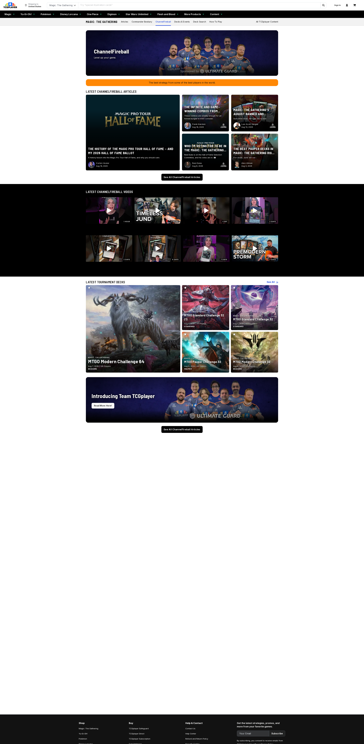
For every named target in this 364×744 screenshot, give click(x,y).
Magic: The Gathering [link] (88, 728)
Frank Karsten (199, 124)
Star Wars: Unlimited (137, 14)
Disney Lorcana (69, 14)
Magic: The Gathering (102, 21)
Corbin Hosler (102, 163)
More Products (192, 14)
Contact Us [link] (190, 728)
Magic (8, 14)
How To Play (215, 21)
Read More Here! (103, 405)
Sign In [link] (337, 5)
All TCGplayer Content (267, 21)
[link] (10, 5)
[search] (199, 5)
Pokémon (46, 14)
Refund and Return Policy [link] (196, 739)
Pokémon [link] (83, 739)
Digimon (112, 14)
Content (214, 14)
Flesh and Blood (166, 14)
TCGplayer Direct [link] (136, 733)
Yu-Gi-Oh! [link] (83, 733)
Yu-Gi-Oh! (26, 14)
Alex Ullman (247, 163)
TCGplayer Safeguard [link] (139, 728)
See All (271, 282)
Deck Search (199, 21)
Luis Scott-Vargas (249, 124)
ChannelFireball (163, 21)
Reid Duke (197, 163)
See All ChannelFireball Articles (182, 177)
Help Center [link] (190, 733)
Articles (124, 21)
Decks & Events (182, 21)
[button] (323, 5)
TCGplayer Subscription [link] (139, 739)
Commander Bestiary (142, 21)
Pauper (236, 145)
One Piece (92, 14)
